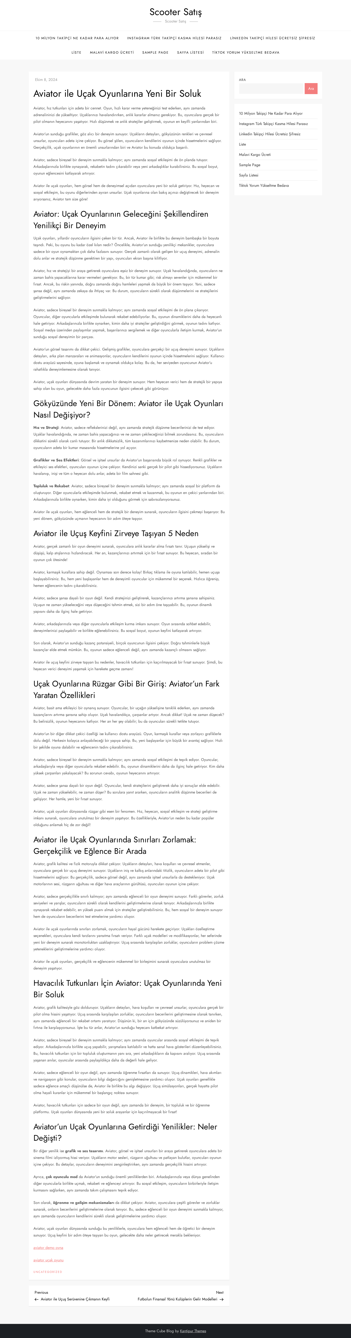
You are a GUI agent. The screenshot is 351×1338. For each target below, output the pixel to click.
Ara (242, 79)
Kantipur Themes (193, 1331)
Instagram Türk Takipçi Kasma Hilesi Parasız (174, 38)
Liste (77, 52)
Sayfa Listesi (190, 52)
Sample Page (155, 52)
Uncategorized (47, 1272)
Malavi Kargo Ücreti (112, 52)
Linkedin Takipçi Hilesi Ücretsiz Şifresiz (272, 38)
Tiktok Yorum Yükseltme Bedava (246, 52)
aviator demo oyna (48, 1247)
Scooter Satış (175, 12)
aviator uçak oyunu (48, 1260)
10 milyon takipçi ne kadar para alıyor (77, 38)
